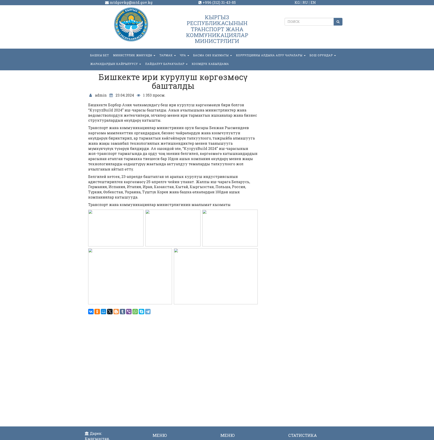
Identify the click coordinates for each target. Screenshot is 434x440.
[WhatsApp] (135, 311)
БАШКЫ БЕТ (99, 55)
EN (313, 2)
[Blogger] (116, 311)
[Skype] (141, 311)
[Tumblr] (122, 311)
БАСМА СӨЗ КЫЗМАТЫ (211, 55)
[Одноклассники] (97, 311)
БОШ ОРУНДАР (322, 55)
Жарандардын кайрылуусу (114, 64)
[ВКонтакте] (91, 311)
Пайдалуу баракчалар (165, 64)
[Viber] (129, 311)
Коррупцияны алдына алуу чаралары (269, 55)
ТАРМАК (166, 55)
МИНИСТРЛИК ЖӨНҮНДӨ (133, 55)
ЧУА (183, 55)
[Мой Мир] (103, 311)
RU (305, 2)
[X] (110, 311)
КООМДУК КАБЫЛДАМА (210, 64)
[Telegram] (148, 311)
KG (297, 2)
